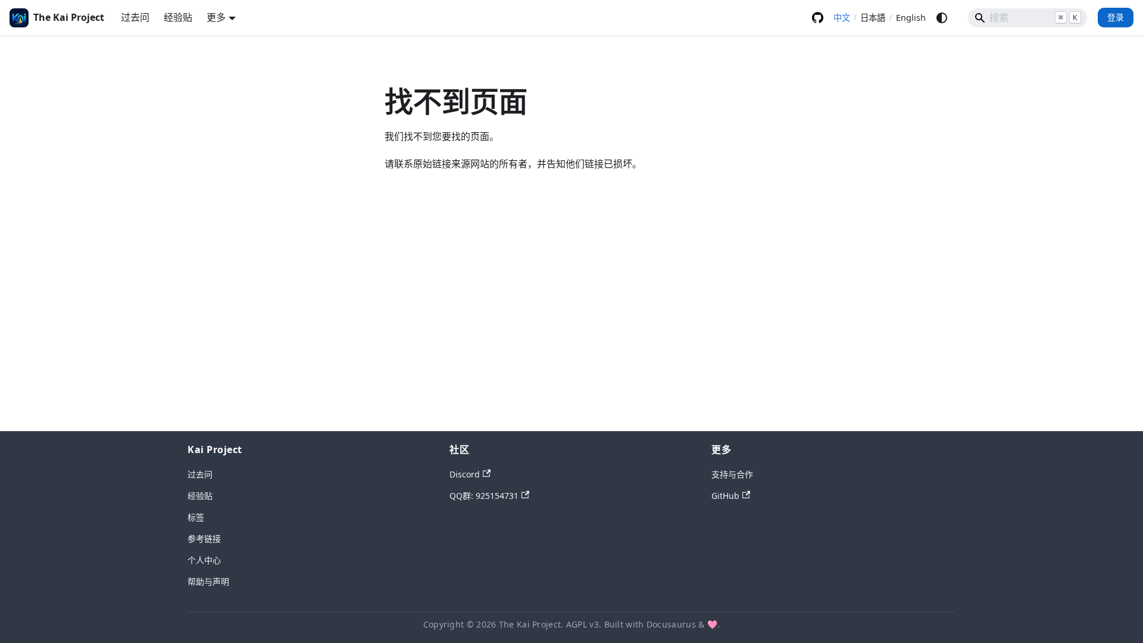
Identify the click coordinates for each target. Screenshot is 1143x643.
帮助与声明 (208, 581)
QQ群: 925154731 (484, 495)
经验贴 (178, 17)
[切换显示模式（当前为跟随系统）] (941, 17)
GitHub (817, 17)
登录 (1115, 17)
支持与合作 (732, 474)
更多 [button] (216, 17)
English (911, 17)
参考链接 (204, 538)
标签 (196, 517)
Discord (464, 474)
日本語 (872, 17)
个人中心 (204, 560)
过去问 (135, 17)
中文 (841, 17)
